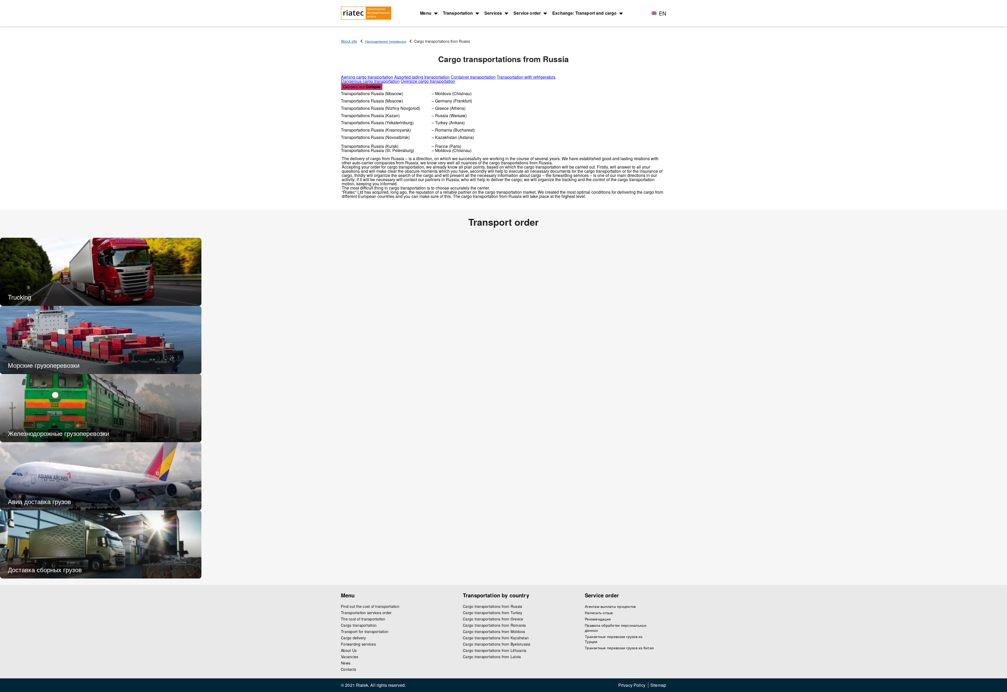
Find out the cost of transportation (370, 606)
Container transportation (473, 77)
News (345, 663)
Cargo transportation (359, 625)
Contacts (348, 669)
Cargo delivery (353, 637)
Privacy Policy (631, 685)
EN (662, 13)
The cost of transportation (363, 619)
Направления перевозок (385, 41)
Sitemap (658, 685)
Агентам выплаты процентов (610, 606)
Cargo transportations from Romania (494, 625)
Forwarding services (358, 644)
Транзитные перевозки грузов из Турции (613, 639)
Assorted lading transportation (422, 77)
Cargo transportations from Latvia (492, 656)
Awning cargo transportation (367, 77)
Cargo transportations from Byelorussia (497, 644)
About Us (349, 650)
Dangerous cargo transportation (370, 81)
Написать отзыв (599, 612)
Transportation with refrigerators (526, 77)
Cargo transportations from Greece (493, 619)
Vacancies (349, 656)
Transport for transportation (364, 631)
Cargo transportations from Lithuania (494, 650)
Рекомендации (598, 619)
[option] (100, 272)
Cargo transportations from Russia (492, 606)
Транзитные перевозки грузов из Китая (619, 647)
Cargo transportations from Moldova (494, 631)
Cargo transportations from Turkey (492, 612)
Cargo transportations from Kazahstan (496, 637)
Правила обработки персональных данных (616, 628)
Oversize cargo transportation (428, 81)
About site (349, 41)
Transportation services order (366, 612)
